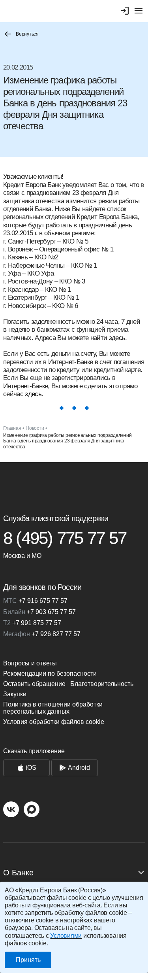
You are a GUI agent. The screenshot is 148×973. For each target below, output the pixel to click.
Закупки (14, 694)
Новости (35, 428)
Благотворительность (101, 683)
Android (79, 767)
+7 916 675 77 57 (35, 600)
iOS (31, 767)
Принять (28, 959)
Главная (12, 428)
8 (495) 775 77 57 (64, 538)
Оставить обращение (34, 683)
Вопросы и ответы (30, 663)
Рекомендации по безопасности (50, 673)
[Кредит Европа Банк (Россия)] (74, 484)
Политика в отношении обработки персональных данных (53, 708)
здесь (117, 338)
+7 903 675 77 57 (39, 611)
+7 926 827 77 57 (42, 634)
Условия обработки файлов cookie (53, 721)
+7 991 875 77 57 (32, 623)
